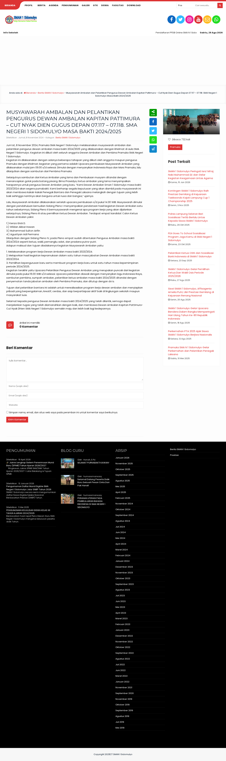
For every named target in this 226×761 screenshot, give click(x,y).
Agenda (53, 5)
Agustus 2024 (122, 521)
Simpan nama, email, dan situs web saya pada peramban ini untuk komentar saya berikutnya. (63, 412)
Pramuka (175, 147)
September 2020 (124, 693)
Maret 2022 (121, 675)
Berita (41, 5)
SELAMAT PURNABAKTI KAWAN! (93, 462)
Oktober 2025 (122, 469)
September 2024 (124, 515)
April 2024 (120, 543)
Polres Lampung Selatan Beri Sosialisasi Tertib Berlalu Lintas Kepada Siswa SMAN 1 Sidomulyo (188, 217)
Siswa (105, 5)
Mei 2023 (120, 607)
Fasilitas (118, 5)
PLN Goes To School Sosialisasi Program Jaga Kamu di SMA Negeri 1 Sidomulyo (190, 237)
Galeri (86, 5)
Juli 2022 (120, 664)
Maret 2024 (121, 549)
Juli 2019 (119, 722)
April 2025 (120, 492)
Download (134, 5)
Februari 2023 (122, 624)
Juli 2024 (120, 526)
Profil (29, 5)
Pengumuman (70, 5)
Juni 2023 (120, 601)
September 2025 (124, 474)
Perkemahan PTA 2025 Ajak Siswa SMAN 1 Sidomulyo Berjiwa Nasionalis (190, 332)
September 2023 (124, 584)
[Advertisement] (113, 60)
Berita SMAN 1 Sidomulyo (51, 92)
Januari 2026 (122, 457)
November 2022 (124, 641)
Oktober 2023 (122, 578)
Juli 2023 (120, 595)
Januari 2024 (122, 561)
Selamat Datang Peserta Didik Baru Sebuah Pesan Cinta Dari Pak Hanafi (93, 482)
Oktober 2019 (122, 704)
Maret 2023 (121, 618)
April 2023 (120, 612)
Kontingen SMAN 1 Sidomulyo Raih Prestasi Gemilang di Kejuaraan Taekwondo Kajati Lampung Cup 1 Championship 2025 (188, 196)
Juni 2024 (120, 532)
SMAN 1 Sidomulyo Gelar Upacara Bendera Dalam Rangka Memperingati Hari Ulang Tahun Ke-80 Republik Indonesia (191, 313)
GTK (95, 5)
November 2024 (124, 503)
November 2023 (124, 572)
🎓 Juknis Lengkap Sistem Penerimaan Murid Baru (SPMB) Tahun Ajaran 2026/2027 (30, 464)
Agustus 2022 (122, 658)
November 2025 (124, 463)
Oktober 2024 (122, 509)
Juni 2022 (120, 670)
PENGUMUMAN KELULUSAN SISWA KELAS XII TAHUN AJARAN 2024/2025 (28, 512)
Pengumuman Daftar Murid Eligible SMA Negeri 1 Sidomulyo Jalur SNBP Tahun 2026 (28, 488)
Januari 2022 (122, 681)
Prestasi (174, 455)
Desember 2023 (124, 566)
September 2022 (124, 653)
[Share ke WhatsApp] (153, 140)
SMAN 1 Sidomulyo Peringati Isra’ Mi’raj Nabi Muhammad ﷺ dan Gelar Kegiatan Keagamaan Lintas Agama (190, 174)
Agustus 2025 (122, 480)
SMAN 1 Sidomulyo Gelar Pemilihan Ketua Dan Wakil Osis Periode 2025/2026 (188, 272)
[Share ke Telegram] (153, 149)
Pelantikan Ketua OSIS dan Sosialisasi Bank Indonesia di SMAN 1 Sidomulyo (191, 254)
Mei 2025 (120, 486)
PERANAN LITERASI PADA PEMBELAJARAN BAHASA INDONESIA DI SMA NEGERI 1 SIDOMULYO (91, 503)
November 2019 (123, 699)
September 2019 (124, 710)
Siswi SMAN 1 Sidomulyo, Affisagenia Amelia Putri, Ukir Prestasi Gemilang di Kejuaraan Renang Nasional (191, 292)
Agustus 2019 (122, 716)
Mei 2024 (120, 538)
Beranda (10, 5)
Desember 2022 (124, 635)
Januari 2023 (122, 630)
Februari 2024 (122, 555)
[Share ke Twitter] (153, 131)
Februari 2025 (122, 498)
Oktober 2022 (122, 647)
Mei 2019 (119, 727)
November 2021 (123, 687)
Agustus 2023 (122, 589)
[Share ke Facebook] (153, 121)
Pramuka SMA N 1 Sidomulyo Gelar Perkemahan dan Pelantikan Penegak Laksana (191, 351)
